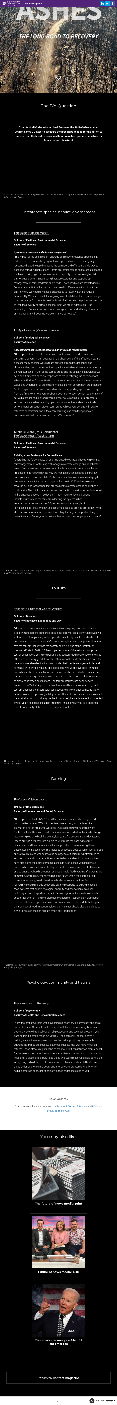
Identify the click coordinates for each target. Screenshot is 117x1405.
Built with (105, 1400)
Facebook (112, 3)
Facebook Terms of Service (71, 1106)
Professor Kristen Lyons (30, 799)
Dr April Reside (24, 330)
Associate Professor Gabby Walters (38, 609)
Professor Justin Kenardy (31, 1003)
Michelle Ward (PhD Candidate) (36, 432)
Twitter (107, 3)
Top (58, 1402)
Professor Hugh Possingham (34, 435)
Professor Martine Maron (31, 232)
